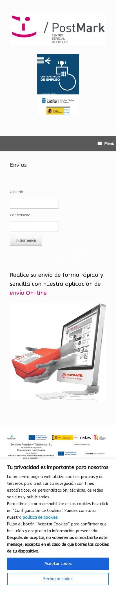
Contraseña (20, 215)
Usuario (16, 192)
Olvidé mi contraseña (71, 252)
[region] (58, 524)
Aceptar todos (58, 563)
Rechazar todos (58, 578)
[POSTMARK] (58, 29)
